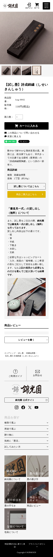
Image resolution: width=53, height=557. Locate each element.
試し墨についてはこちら (26, 186)
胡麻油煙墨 (30, 353)
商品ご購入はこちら (26, 194)
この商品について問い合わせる (23, 133)
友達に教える (14, 136)
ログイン (29, 8)
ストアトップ (10, 353)
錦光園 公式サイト (24, 400)
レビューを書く (26, 340)
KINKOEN (31, 552)
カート (37, 8)
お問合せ (37, 375)
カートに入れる (28, 125)
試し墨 (21, 353)
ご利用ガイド (15, 376)
